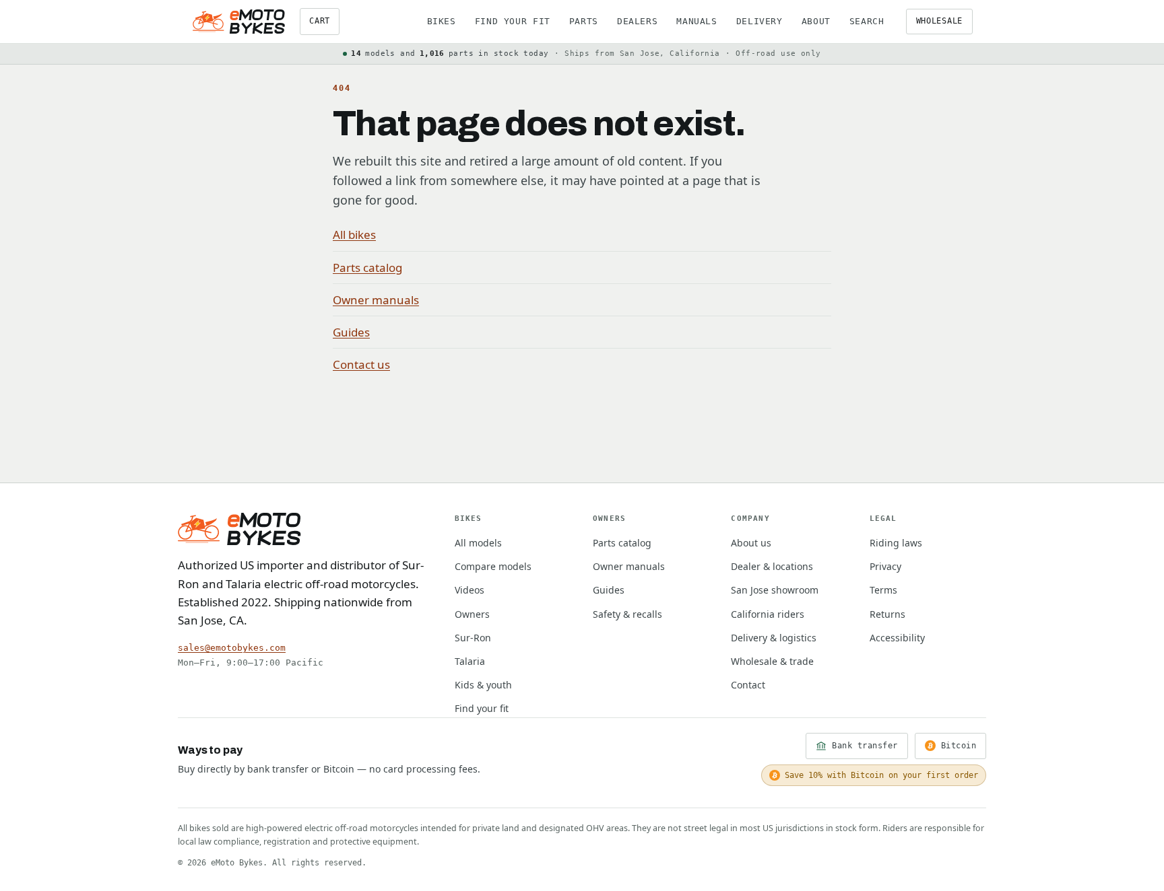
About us (751, 542)
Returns (887, 614)
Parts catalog (367, 267)
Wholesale (939, 21)
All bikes (354, 234)
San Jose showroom (774, 589)
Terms (883, 589)
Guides (351, 332)
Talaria (470, 661)
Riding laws (896, 542)
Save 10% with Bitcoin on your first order (881, 775)
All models (478, 542)
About (816, 21)
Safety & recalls (627, 614)
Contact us (361, 364)
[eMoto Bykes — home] (238, 21)
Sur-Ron (473, 637)
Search (866, 21)
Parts (583, 21)
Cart (319, 21)
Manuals (696, 21)
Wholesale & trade (772, 661)
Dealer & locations (772, 566)
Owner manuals (376, 300)
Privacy (885, 566)
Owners (472, 614)
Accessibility (897, 637)
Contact (748, 684)
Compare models (493, 566)
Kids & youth (483, 684)
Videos (469, 589)
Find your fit (512, 21)
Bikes (441, 21)
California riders (767, 614)
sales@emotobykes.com (232, 648)
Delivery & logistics (773, 637)
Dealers (637, 21)
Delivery (759, 21)
